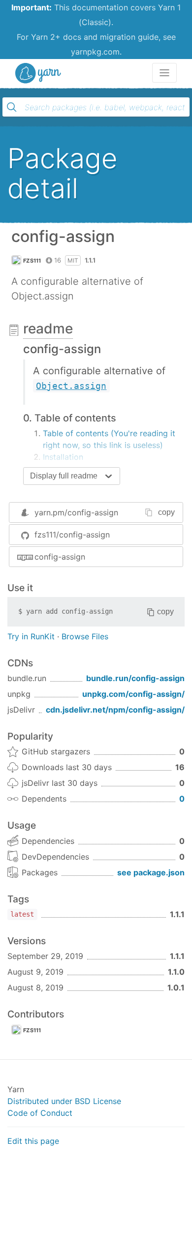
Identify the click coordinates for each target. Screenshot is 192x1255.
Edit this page (33, 1141)
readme (48, 328)
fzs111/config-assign (72, 534)
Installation (63, 457)
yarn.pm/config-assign (76, 512)
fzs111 (32, 260)
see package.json (151, 872)
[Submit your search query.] (12, 107)
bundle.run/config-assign (135, 678)
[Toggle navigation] (164, 73)
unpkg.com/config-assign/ (133, 694)
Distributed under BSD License (64, 1101)
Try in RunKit (31, 636)
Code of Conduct (39, 1113)
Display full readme (63, 476)
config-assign (59, 557)
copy (166, 512)
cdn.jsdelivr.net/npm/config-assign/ (115, 710)
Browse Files (85, 636)
